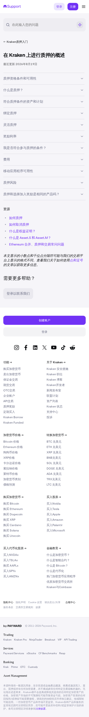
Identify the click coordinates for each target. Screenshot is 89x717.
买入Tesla (53, 509)
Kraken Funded (13, 422)
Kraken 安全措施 (57, 369)
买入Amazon (55, 520)
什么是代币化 (55, 571)
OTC (22, 667)
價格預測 (9, 484)
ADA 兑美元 (54, 474)
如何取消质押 (19, 224)
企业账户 (9, 396)
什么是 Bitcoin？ (57, 565)
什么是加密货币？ (58, 555)
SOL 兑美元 (54, 463)
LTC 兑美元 (54, 484)
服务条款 (8, 607)
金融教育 (54, 548)
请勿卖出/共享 (52, 602)
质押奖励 (9, 406)
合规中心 (70, 602)
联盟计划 (52, 396)
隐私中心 (8, 602)
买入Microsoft (56, 530)
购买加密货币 (12, 369)
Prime (14, 667)
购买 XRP (9, 520)
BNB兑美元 (54, 458)
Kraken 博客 (55, 379)
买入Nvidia (54, 503)
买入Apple (53, 514)
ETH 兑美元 (54, 447)
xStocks (31, 653)
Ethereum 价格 (13, 447)
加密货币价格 (13, 435)
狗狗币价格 (10, 452)
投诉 (49, 417)
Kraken (7, 639)
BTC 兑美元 (54, 441)
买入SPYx (9, 571)
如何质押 (15, 218)
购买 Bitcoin (11, 503)
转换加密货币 (57, 435)
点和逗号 (76, 260)
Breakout (50, 639)
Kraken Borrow (13, 417)
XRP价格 (9, 458)
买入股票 (54, 497)
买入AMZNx (11, 576)
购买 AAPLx (10, 565)
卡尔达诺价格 (12, 463)
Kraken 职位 (55, 374)
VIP (59, 639)
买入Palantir (55, 525)
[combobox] (43, 24)
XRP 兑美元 (54, 452)
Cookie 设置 (35, 602)
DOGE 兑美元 (55, 468)
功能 (7, 362)
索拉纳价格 (10, 468)
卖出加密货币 (12, 374)
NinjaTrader (35, 639)
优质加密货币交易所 (60, 582)
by (12, 626)
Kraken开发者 (56, 385)
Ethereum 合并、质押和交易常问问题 (36, 244)
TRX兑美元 (54, 479)
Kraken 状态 (55, 406)
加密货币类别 (12, 479)
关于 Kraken (56, 362)
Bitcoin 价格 (11, 441)
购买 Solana (11, 530)
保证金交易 (10, 379)
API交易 (8, 401)
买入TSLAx (10, 560)
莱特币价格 (10, 474)
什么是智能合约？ (58, 560)
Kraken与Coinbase (59, 587)
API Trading (70, 639)
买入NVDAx (11, 555)
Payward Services (13, 653)
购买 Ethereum (13, 509)
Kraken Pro (20, 639)
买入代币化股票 (14, 548)
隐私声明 (21, 602)
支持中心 (52, 412)
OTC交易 (9, 390)
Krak (6, 667)
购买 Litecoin (11, 536)
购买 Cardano (12, 525)
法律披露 (41, 708)
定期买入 (9, 412)
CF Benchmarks (47, 653)
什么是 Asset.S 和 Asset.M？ (30, 238)
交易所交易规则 (24, 607)
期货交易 (9, 385)
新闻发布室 (54, 390)
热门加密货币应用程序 (61, 576)
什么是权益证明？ (22, 231)
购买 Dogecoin (13, 514)
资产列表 (52, 401)
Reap (62, 653)
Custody (33, 667)
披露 (38, 607)
